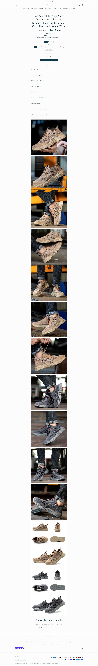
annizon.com (19, 663)
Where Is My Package (56, 639)
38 (35, 46)
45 (62, 46)
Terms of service (42, 663)
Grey (46, 41)
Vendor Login (69, 641)
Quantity (49, 49)
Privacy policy (36, 663)
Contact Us (48, 639)
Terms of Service (43, 641)
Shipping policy (48, 663)
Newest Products (36, 639)
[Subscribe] (58, 627)
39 (39, 46)
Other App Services (51, 641)
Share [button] (49, 65)
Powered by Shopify (24, 663)
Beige (51, 41)
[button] (16, 5)
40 (43, 46)
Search (31, 639)
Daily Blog (39, 644)
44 (58, 46)
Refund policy (31, 663)
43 (54, 46)
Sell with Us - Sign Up (61, 641)
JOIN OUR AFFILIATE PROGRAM (32, 641)
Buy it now (49, 60)
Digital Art (43, 639)
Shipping (45, 35)
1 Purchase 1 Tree (64, 639)
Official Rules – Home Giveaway (48, 644)
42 (50, 46)
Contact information (55, 663)
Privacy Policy (58, 644)
